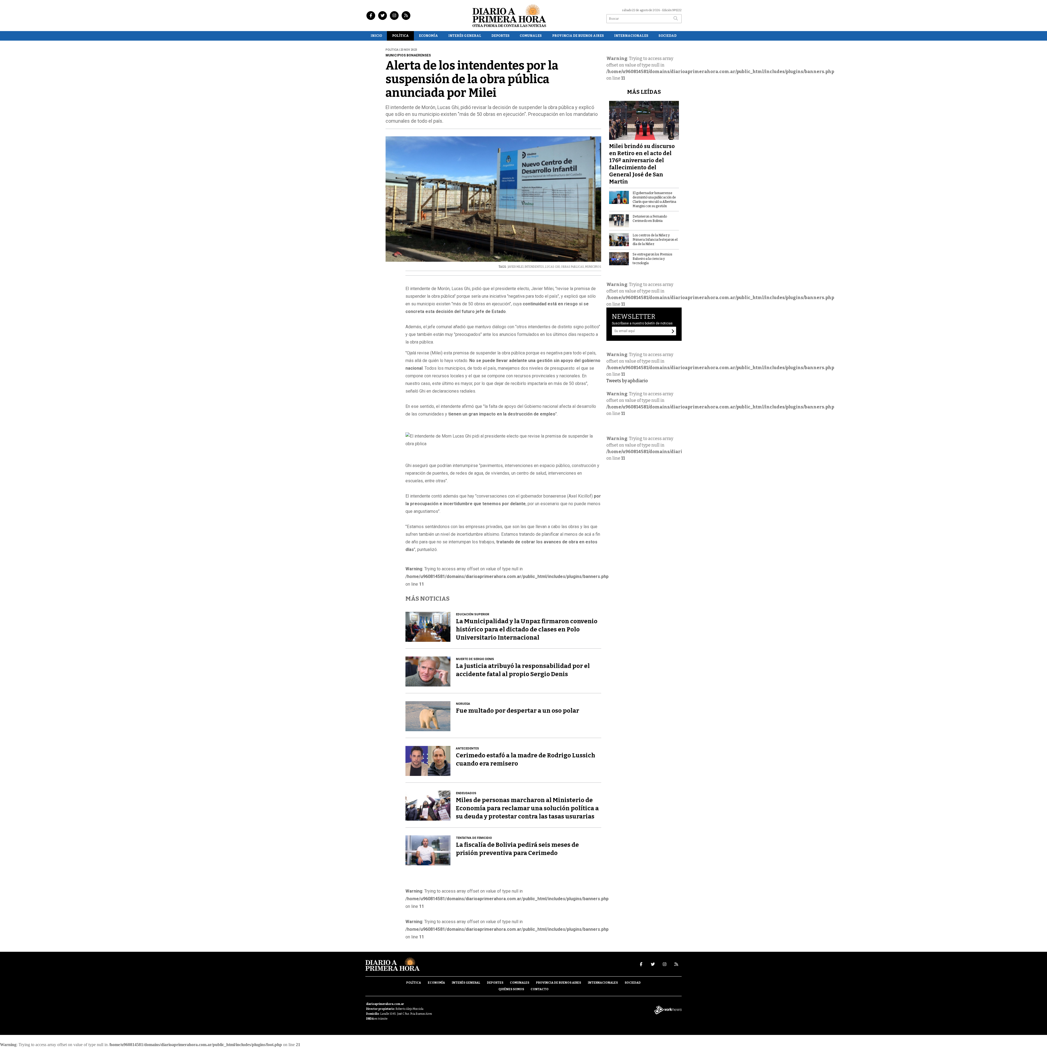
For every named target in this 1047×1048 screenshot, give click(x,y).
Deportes (500, 36)
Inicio (376, 36)
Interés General (464, 36)
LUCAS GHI (552, 267)
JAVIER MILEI (515, 267)
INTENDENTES (534, 267)
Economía (428, 36)
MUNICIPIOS (593, 267)
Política (400, 36)
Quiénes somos (511, 989)
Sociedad (667, 36)
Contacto (540, 989)
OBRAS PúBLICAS (572, 267)
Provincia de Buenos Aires (578, 36)
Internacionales (631, 36)
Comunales (531, 36)
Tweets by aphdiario (627, 380)
